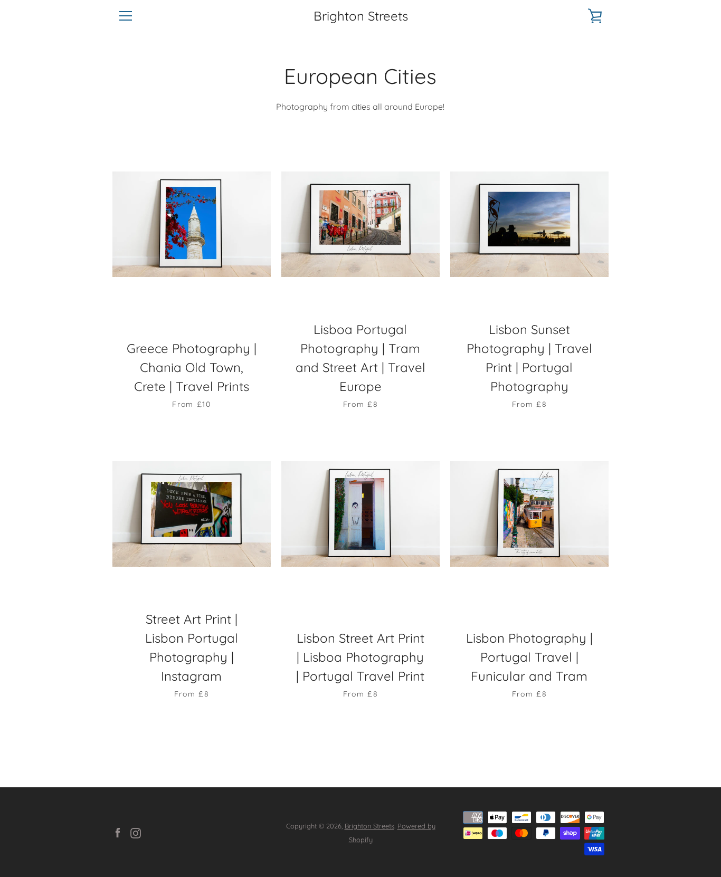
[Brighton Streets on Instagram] (135, 832)
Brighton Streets (361, 16)
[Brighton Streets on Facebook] (117, 832)
